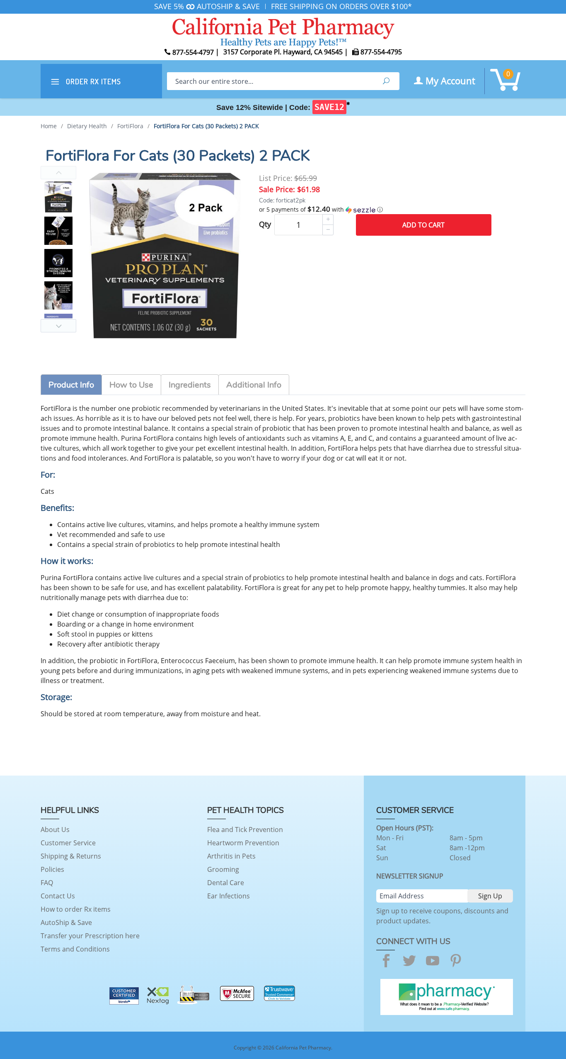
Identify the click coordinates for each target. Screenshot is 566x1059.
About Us (55, 829)
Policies (52, 869)
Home (49, 126)
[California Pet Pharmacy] (283, 31)
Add (423, 224)
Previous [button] (58, 172)
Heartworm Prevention (243, 842)
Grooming (223, 869)
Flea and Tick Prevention (245, 829)
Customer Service (68, 842)
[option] (58, 196)
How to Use (131, 384)
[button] (375, 209)
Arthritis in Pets (231, 856)
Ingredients (190, 384)
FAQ (47, 882)
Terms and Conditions (75, 949)
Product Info (71, 384)
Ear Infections (228, 895)
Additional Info (253, 384)
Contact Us (58, 895)
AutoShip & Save (66, 922)
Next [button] (58, 325)
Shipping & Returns (71, 856)
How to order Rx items (76, 909)
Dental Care (225, 882)
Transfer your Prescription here (90, 935)
